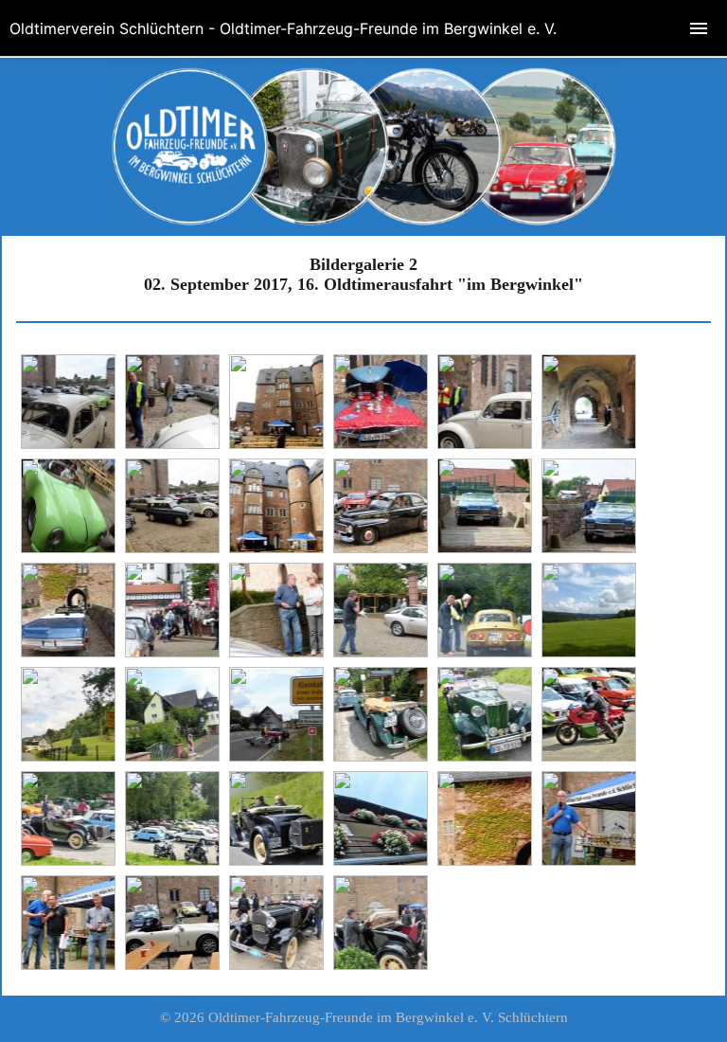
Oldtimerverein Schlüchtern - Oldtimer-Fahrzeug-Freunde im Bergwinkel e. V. (283, 28)
